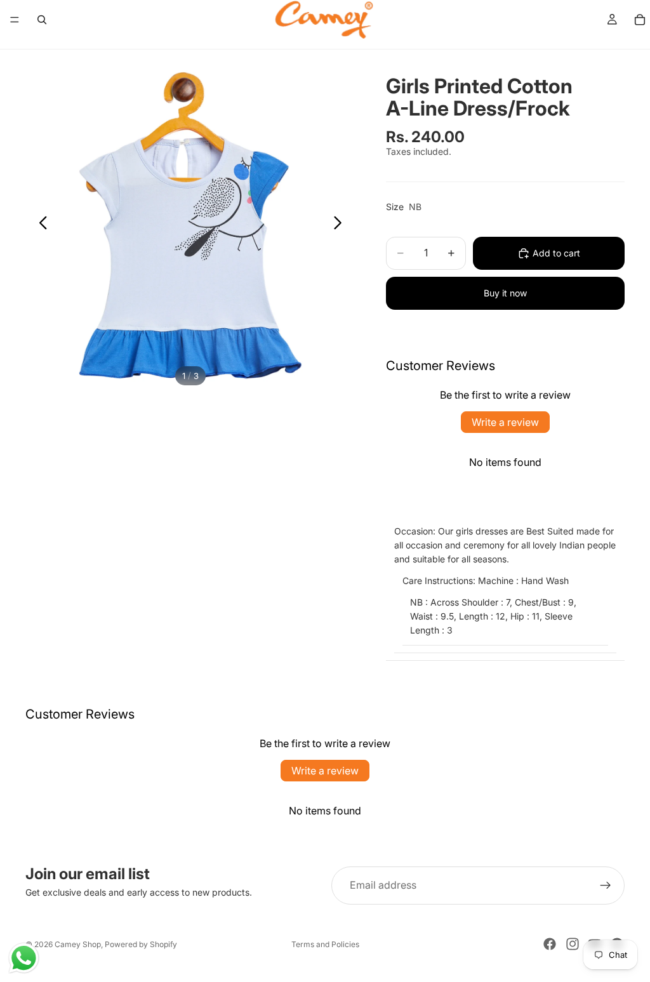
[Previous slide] (39, 225)
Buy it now (505, 293)
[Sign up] (605, 885)
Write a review (505, 422)
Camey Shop (78, 944)
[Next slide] (341, 225)
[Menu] (14, 19)
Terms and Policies (325, 944)
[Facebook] (549, 944)
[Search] (42, 20)
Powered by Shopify (141, 944)
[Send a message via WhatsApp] (23, 958)
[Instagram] (572, 944)
